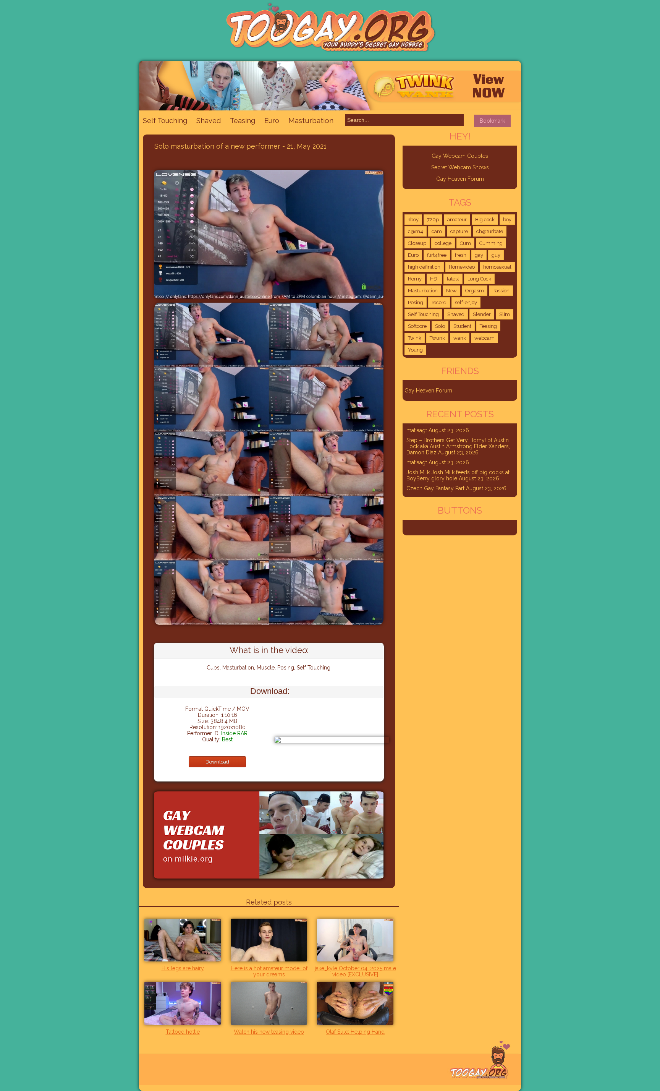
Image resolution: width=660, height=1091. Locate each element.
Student (462, 326)
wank (459, 338)
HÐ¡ (434, 279)
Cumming (491, 243)
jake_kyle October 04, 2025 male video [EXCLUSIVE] (355, 971)
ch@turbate (489, 231)
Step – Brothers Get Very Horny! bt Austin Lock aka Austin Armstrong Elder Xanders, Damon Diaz (458, 446)
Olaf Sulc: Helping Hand (355, 1032)
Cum (465, 243)
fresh (460, 255)
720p (433, 219)
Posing (285, 668)
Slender (482, 314)
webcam (484, 338)
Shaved (208, 121)
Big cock (485, 219)
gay (479, 255)
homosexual (497, 267)
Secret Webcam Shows (460, 167)
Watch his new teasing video (269, 1032)
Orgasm (474, 290)
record (439, 302)
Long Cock (479, 279)
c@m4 (415, 231)
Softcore (417, 326)
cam (437, 231)
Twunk (437, 338)
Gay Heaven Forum (460, 179)
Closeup (417, 243)
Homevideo (462, 267)
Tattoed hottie (183, 1032)
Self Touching (165, 121)
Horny (415, 279)
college (443, 243)
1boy (413, 219)
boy (507, 219)
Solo (440, 326)
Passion (501, 290)
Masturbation (310, 120)
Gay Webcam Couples (460, 156)
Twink (414, 338)
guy (496, 255)
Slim (504, 314)
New (451, 290)
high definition (424, 267)
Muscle (266, 668)
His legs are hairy (183, 968)
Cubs (213, 668)
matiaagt (416, 430)
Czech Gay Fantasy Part (435, 488)
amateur (457, 219)
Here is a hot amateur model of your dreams (269, 971)
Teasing (242, 121)
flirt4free (436, 255)
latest (453, 279)
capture (459, 231)
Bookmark (492, 121)
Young (415, 350)
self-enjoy (466, 302)
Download (217, 762)
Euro (271, 121)
